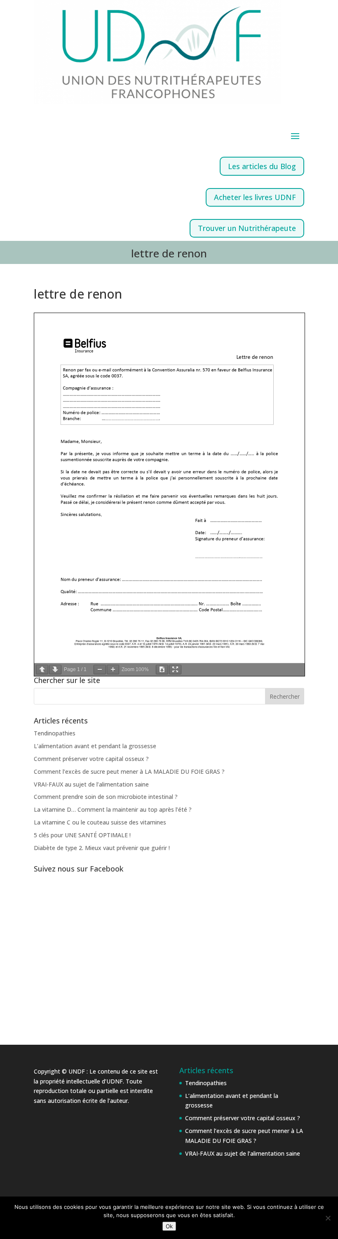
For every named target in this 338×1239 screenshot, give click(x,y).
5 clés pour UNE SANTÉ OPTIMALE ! (82, 835)
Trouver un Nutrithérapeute (247, 228)
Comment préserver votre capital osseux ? (91, 759)
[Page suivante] (55, 669)
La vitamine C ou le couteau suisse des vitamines (100, 822)
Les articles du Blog (262, 166)
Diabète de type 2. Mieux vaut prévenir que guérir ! (102, 848)
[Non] (328, 1218)
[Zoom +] (113, 669)
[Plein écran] (175, 669)
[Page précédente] (42, 669)
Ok (169, 1226)
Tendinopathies (54, 733)
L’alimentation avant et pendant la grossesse (95, 746)
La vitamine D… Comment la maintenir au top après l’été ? (113, 809)
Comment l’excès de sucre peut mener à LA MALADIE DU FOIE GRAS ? (129, 771)
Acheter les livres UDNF (255, 197)
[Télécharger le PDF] (162, 669)
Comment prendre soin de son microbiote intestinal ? (106, 797)
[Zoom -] (100, 669)
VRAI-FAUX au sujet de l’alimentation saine (91, 784)
